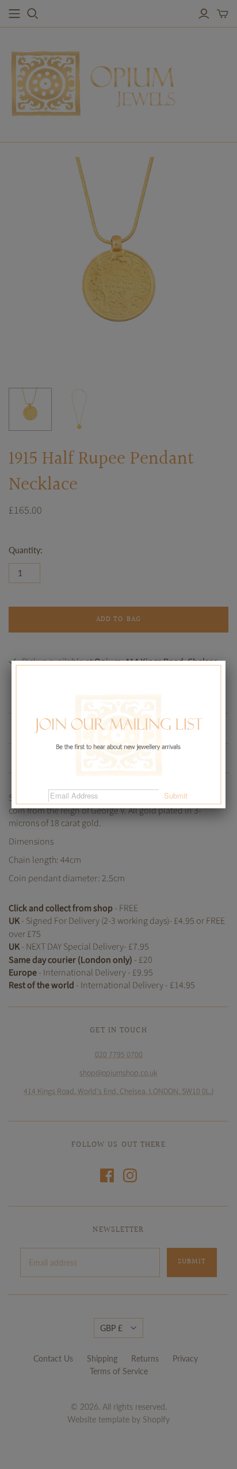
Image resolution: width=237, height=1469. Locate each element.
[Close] (225, 660)
